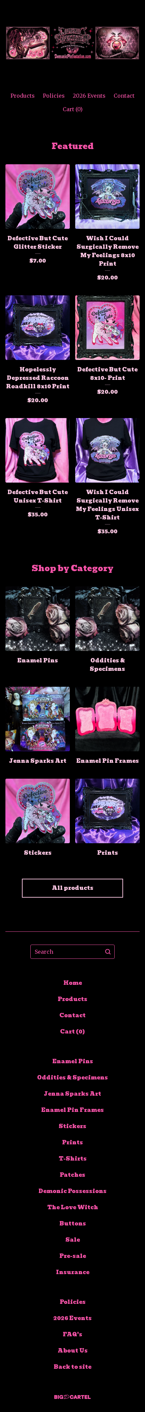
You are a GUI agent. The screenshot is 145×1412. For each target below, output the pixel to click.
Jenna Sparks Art (72, 1094)
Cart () (73, 109)
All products (72, 888)
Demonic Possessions (72, 1191)
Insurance (72, 1272)
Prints (72, 1142)
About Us (73, 1350)
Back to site (72, 1367)
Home (72, 983)
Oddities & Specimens (72, 1077)
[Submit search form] (108, 952)
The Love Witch (72, 1207)
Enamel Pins (72, 1061)
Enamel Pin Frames (72, 1110)
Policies (54, 95)
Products (22, 95)
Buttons (72, 1223)
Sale (72, 1240)
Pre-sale (72, 1256)
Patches (72, 1175)
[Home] (72, 43)
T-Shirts (73, 1158)
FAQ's (72, 1334)
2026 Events (89, 95)
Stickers (72, 1126)
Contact (124, 95)
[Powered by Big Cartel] (72, 1397)
